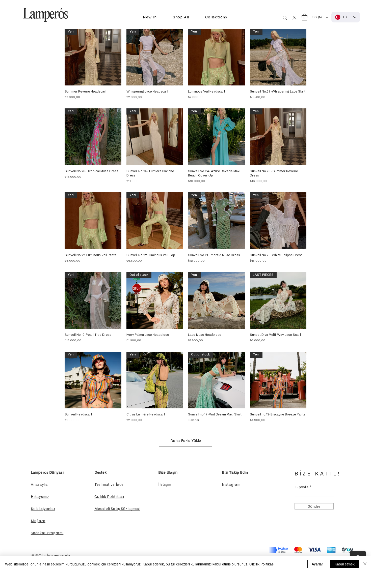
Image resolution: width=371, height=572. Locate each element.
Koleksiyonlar (43, 509)
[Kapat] (365, 564)
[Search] (285, 18)
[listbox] (320, 17)
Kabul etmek (345, 563)
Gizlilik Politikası (261, 563)
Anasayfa (39, 485)
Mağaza (38, 521)
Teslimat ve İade (109, 485)
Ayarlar (317, 563)
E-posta (302, 487)
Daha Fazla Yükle (185, 441)
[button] (150, 17)
